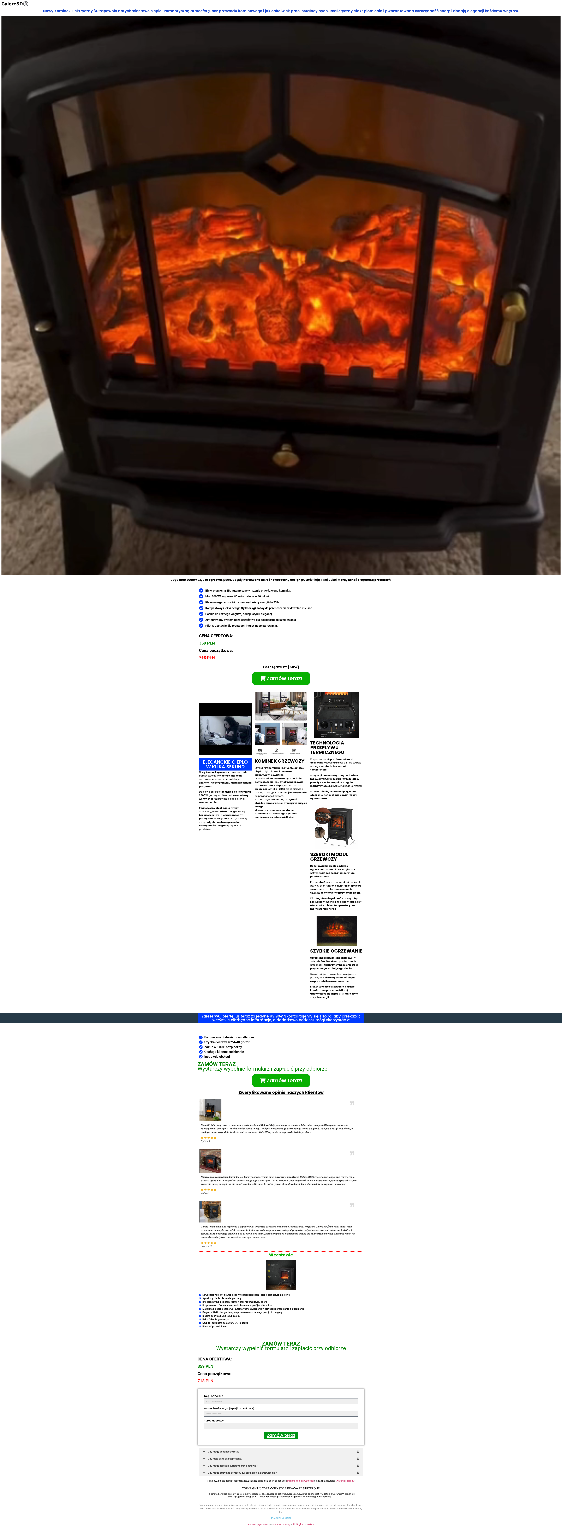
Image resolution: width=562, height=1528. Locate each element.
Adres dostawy (214, 1420)
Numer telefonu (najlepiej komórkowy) (229, 1408)
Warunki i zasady (281, 1524)
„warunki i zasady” (345, 1480)
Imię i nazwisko (213, 1396)
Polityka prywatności (259, 1524)
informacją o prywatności (300, 1480)
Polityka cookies (303, 1524)
